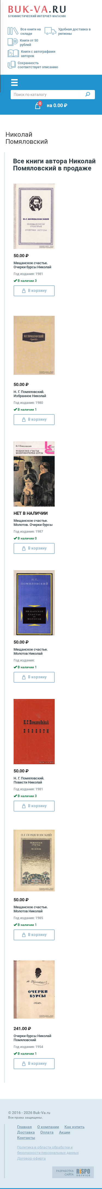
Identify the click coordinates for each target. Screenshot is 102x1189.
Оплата (47, 1132)
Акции (64, 1132)
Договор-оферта (31, 1158)
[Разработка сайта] (73, 1172)
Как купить (74, 1127)
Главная (24, 1127)
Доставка (26, 1132)
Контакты (26, 1137)
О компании (48, 1127)
